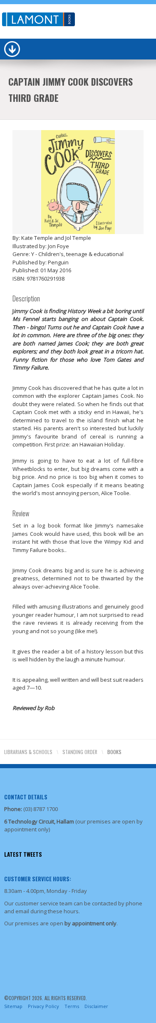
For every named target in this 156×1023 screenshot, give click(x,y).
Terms (71, 1006)
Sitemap (13, 1006)
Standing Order (79, 751)
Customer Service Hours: (37, 879)
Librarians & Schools (28, 751)
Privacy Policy (43, 1006)
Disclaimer (96, 1006)
